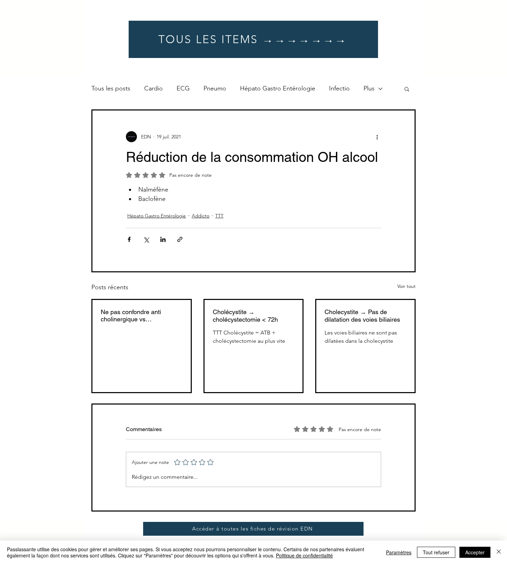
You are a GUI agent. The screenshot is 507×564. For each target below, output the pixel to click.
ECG (183, 88)
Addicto (200, 216)
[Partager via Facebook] (129, 239)
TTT (219, 216)
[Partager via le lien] (180, 239)
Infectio (339, 88)
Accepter (475, 552)
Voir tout (406, 286)
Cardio (153, 88)
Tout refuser (436, 552)
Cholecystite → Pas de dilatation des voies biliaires (362, 315)
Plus (369, 88)
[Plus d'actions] (377, 137)
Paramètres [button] (398, 552)
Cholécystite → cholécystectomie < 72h (245, 315)
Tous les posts (110, 88)
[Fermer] (499, 552)
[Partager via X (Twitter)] (146, 239)
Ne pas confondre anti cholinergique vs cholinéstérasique (131, 315)
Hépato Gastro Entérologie (277, 88)
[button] (407, 88)
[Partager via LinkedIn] (163, 239)
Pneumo (214, 88)
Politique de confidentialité (304, 555)
